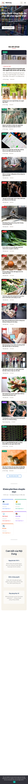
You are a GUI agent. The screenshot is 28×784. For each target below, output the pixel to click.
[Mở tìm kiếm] (21, 2)
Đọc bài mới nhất (8, 27)
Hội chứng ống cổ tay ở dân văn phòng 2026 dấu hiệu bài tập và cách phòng (13, 345)
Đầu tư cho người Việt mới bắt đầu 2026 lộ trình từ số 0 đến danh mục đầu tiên (13, 150)
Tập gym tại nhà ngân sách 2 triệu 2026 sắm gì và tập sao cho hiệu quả (13, 199)
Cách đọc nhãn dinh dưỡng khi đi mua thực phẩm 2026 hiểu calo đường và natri (13, 296)
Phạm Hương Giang (6, 421)
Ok (14, 781)
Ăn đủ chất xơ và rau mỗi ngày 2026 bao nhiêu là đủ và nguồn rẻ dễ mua (12, 248)
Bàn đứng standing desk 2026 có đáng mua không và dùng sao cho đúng (13, 321)
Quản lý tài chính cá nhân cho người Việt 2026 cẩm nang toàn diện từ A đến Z (12, 126)
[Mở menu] (25, 2)
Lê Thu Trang (6, 79)
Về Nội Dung (21, 27)
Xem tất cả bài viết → (14, 476)
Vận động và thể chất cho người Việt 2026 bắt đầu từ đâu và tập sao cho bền (13, 370)
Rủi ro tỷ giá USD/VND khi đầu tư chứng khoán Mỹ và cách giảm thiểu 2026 (12, 443)
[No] (26, 779)
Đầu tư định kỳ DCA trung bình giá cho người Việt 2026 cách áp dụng (14, 69)
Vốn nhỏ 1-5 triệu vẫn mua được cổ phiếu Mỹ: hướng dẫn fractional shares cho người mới (13, 467)
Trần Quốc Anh (5, 177)
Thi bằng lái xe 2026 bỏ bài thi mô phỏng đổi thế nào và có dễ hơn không (13, 418)
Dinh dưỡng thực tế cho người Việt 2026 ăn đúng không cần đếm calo (13, 394)
